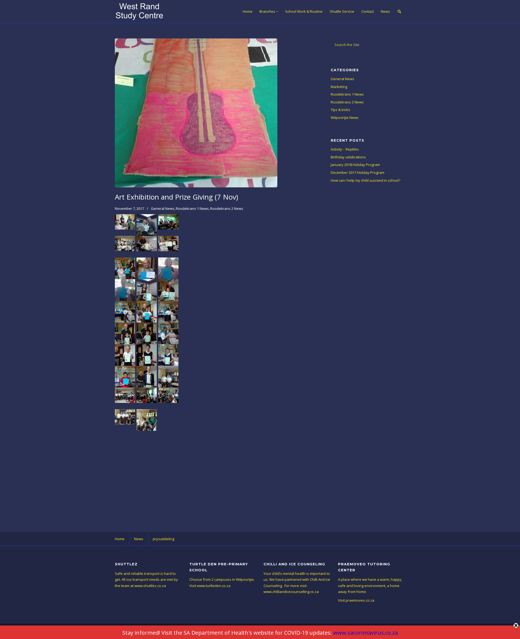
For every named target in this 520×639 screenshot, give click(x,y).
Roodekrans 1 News (192, 208)
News (385, 11)
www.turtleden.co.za (213, 585)
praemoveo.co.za (360, 600)
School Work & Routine (304, 11)
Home (247, 11)
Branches (267, 11)
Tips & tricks (340, 109)
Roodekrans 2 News (226, 208)
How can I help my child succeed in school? (365, 180)
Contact (367, 11)
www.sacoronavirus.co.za (365, 632)
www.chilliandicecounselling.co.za (291, 591)
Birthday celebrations (348, 157)
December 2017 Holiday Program (357, 172)
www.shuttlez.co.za (150, 585)
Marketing (339, 86)
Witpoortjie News (345, 117)
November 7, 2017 (129, 208)
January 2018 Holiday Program (355, 164)
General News (162, 208)
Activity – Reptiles (345, 149)
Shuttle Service (342, 11)
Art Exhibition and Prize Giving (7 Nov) (176, 197)
